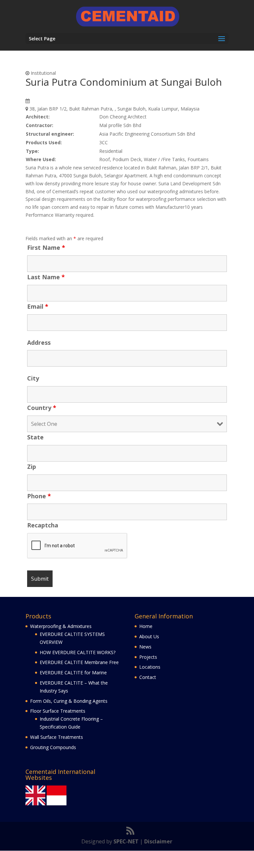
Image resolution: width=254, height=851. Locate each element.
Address (39, 342)
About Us (149, 636)
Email (37, 306)
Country (41, 408)
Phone (39, 496)
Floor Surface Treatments (57, 711)
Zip (31, 466)
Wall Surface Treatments (56, 737)
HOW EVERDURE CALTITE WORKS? (77, 652)
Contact (147, 677)
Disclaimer (158, 841)
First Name (46, 247)
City (33, 378)
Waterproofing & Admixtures (61, 626)
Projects (148, 657)
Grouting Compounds (53, 747)
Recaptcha (42, 525)
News (145, 647)
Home (145, 626)
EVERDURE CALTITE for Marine (73, 672)
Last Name (46, 277)
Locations (149, 667)
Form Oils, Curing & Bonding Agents (68, 701)
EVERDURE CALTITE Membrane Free (79, 662)
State (35, 437)
